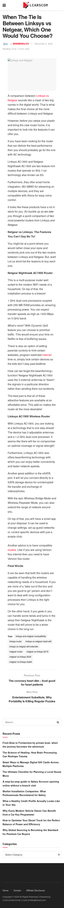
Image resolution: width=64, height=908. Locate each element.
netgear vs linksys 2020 (20, 656)
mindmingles (21, 43)
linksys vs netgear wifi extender (23, 646)
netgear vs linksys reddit (20, 661)
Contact (17, 890)
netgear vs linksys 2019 (37, 651)
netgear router (16, 651)
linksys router (15, 641)
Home (5, 890)
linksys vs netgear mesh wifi (38, 641)
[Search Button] (58, 722)
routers (12, 550)
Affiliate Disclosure (35, 890)
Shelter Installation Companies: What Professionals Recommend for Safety (24, 793)
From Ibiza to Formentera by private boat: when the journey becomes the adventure (30, 744)
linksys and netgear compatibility (31, 636)
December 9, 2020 (43, 43)
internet (46, 355)
